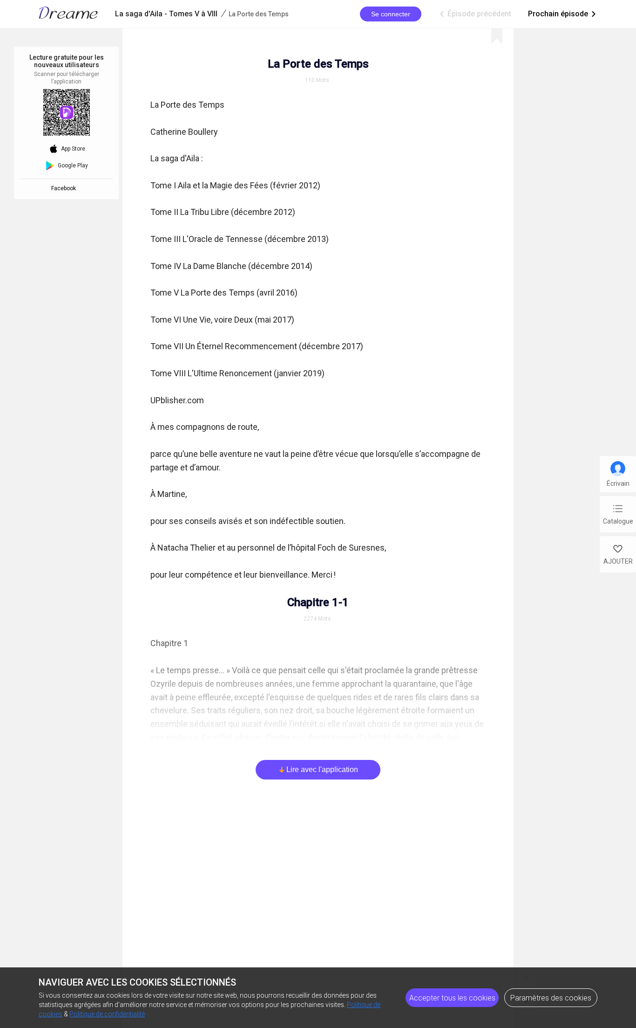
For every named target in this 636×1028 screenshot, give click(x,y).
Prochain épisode (562, 13)
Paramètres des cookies (550, 998)
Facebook (65, 188)
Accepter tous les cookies (452, 998)
